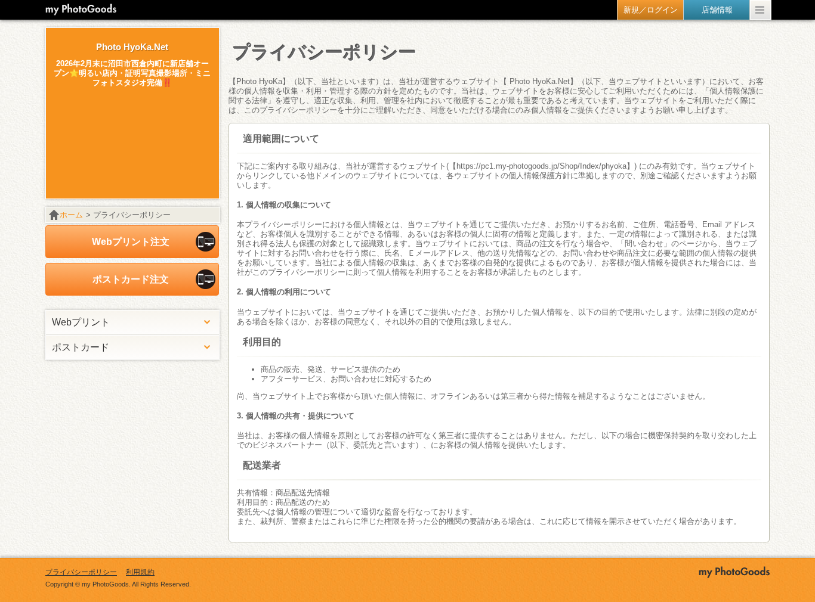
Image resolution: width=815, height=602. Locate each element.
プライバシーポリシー (81, 572)
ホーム (71, 214)
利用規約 (140, 572)
